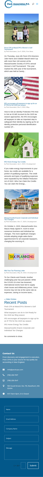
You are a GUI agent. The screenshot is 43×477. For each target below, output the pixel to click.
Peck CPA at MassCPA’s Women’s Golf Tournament (18, 48)
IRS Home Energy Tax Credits (15, 162)
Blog (27, 107)
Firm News (29, 51)
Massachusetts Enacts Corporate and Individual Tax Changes (21, 218)
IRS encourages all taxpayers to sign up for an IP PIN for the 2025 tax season (20, 104)
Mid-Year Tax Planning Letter (14, 270)
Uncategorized (31, 164)
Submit (33, 465)
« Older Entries (10, 299)
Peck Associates (11, 51)
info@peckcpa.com (15, 370)
